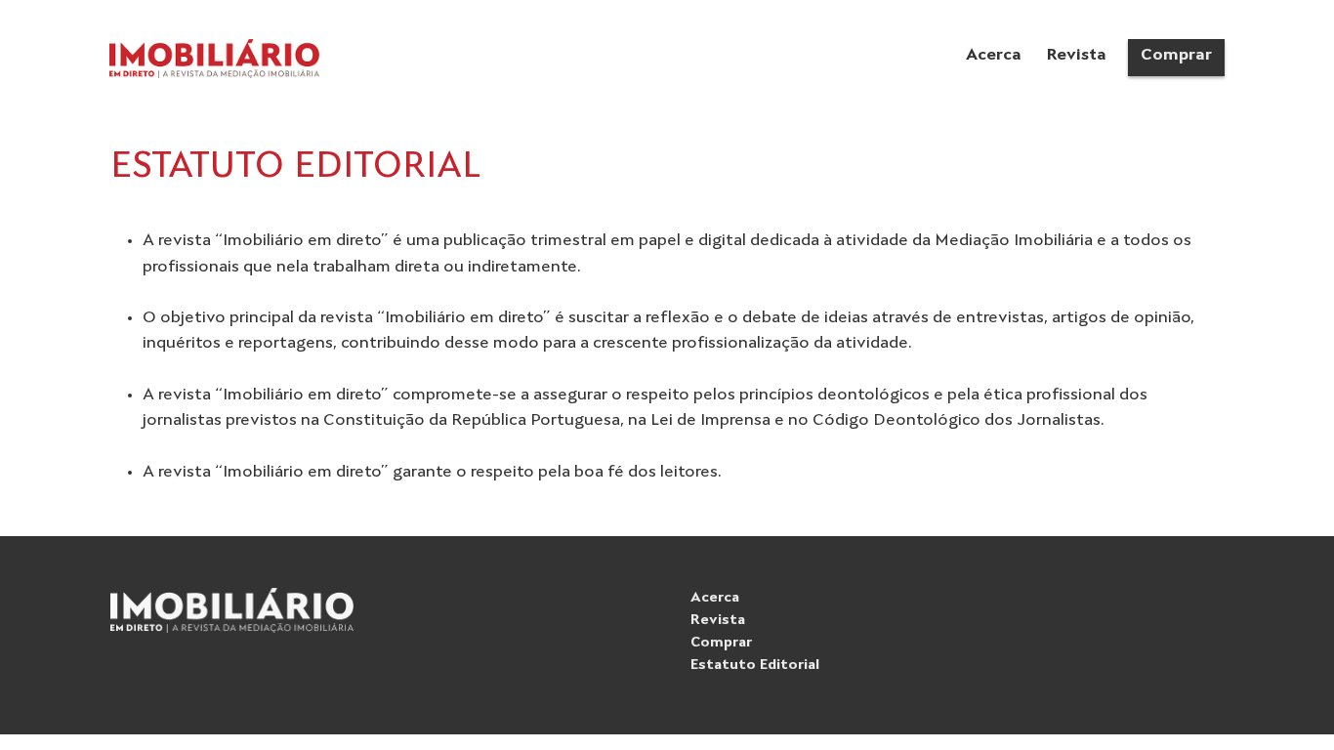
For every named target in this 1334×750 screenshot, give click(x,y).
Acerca (714, 598)
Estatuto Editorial (754, 665)
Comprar (721, 643)
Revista (717, 620)
